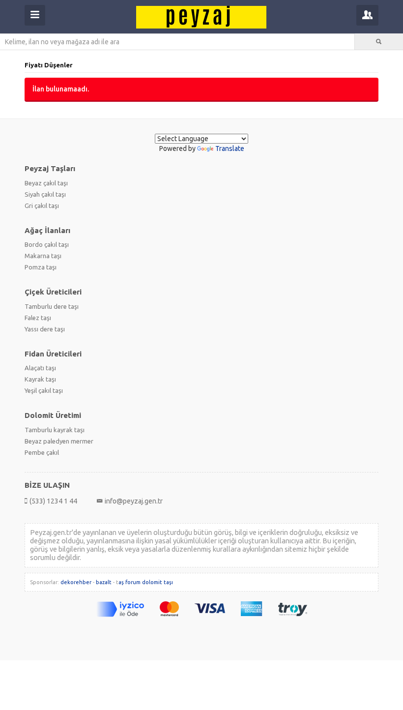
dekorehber (75, 582)
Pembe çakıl (42, 452)
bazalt (104, 582)
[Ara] (379, 41)
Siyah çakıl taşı (45, 194)
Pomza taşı (41, 267)
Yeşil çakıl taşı (44, 390)
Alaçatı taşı (40, 367)
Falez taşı (38, 317)
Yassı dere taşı (45, 328)
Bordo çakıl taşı (47, 244)
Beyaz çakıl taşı (46, 182)
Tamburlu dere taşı (52, 306)
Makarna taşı (43, 255)
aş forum (129, 582)
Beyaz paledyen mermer (59, 441)
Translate (229, 148)
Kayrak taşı (40, 379)
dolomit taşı (157, 582)
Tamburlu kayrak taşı (55, 429)
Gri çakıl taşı (42, 205)
